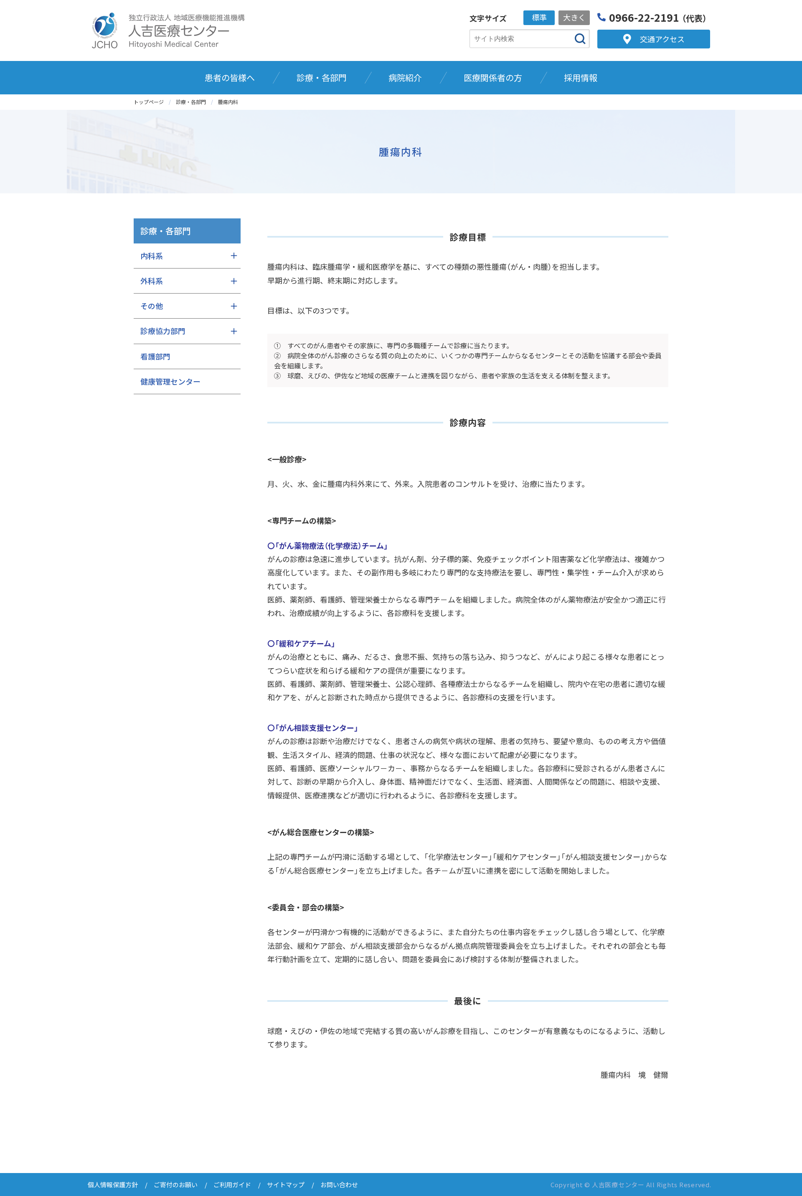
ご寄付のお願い (176, 1184)
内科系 (151, 255)
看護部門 (155, 356)
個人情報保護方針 (113, 1184)
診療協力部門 (162, 330)
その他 (151, 305)
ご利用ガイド (232, 1184)
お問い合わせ (339, 1184)
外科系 (151, 280)
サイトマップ (286, 1184)
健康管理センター (170, 381)
